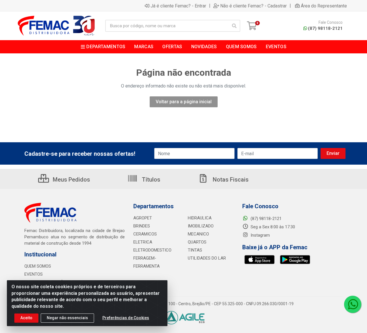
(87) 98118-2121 (325, 28)
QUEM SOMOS (37, 266)
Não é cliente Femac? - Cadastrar (253, 5)
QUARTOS (197, 242)
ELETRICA (142, 242)
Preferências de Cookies (125, 318)
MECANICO (198, 234)
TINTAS (195, 250)
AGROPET (142, 218)
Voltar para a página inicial (184, 101)
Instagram (259, 235)
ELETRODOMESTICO (152, 250)
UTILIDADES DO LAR (207, 258)
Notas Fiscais (230, 179)
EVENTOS (33, 274)
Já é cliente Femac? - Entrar (178, 5)
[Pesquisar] (234, 26)
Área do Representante (324, 5)
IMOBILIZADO (201, 226)
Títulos (150, 179)
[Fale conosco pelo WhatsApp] (352, 304)
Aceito (26, 318)
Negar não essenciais (67, 318)
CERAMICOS (145, 234)
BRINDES (141, 226)
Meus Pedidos (70, 179)
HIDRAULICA (200, 218)
